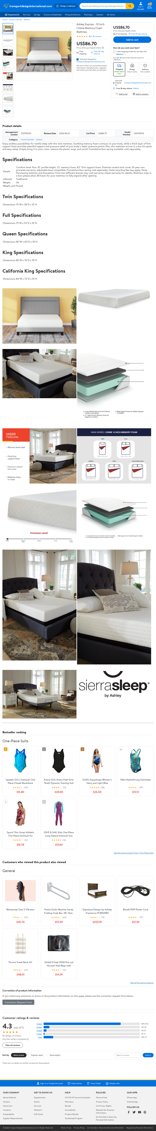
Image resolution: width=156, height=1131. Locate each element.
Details (136, 88)
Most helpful (55, 1055)
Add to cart (132, 39)
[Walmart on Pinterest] (145, 1112)
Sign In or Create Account (51, 1083)
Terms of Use (101, 1097)
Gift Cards (38, 1114)
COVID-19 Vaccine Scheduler (77, 1097)
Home (4, 19)
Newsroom (7, 1105)
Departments (13, 14)
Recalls (68, 1105)
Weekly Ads (114, 1083)
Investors (7, 1110)
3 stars (39, 1030)
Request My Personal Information (105, 1111)
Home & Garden (15, 19)
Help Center (76, 1083)
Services (26, 14)
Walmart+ (38, 1110)
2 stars (39, 1034)
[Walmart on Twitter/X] (134, 1112)
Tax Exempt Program (74, 1118)
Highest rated (37, 1055)
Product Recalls (71, 1114)
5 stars (39, 1024)
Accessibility (70, 1110)
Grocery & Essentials (52, 14)
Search (148, 1055)
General (27, 19)
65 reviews (96, 36)
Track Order (95, 1083)
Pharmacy (88, 14)
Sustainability (8, 1114)
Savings (37, 14)
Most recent (19, 1055)
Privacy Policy (102, 1101)
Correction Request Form (18, 1002)
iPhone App (132, 1097)
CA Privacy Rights (103, 1105)
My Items (111, 14)
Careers (99, 14)
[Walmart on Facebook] (128, 1112)
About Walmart (9, 1097)
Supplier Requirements (13, 1118)
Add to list (123, 94)
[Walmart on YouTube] (139, 1112)
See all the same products (142, 982)
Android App (132, 1101)
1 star (40, 1037)
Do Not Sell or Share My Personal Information (106, 1118)
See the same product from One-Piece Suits (134, 852)
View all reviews (12, 1045)
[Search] (130, 6)
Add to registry (142, 94)
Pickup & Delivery (72, 14)
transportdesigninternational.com (90, 61)
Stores (36, 1101)
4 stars (39, 1027)
